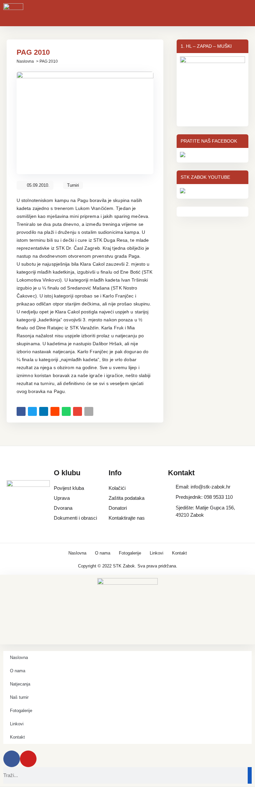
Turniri (73, 185)
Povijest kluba (69, 488)
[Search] (250, 775)
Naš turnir (19, 697)
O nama (102, 553)
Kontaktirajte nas (127, 518)
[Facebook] (11, 759)
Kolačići (117, 488)
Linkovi (156, 553)
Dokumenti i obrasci (75, 518)
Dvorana (63, 508)
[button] (21, 411)
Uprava (62, 498)
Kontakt (179, 553)
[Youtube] (28, 759)
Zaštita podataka (126, 498)
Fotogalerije (130, 553)
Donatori (118, 508)
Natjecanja (20, 684)
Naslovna (25, 61)
